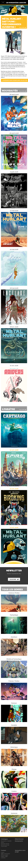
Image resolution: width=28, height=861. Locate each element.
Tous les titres (4, 846)
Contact (2, 852)
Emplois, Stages (4, 856)
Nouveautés (13, 90)
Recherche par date (5, 845)
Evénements (19, 841)
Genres (2, 842)
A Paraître (13, 409)
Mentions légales (4, 855)
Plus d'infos (22, 27)
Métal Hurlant (19, 839)
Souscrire (13, 579)
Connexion (3, 857)
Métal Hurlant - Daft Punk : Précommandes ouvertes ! (13, 22)
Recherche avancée (5, 843)
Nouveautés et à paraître (6, 841)
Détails (13, 603)
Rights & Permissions (5, 853)
